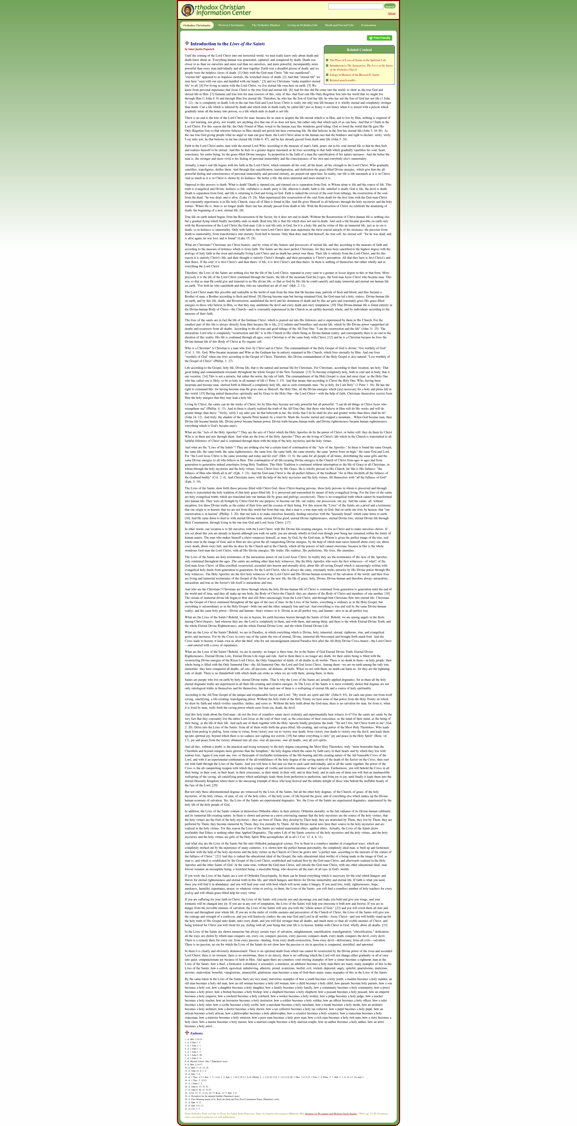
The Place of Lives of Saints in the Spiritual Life (358, 60)
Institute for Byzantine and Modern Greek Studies (331, 1113)
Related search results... (343, 80)
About (392, 13)
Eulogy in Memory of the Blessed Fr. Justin (354, 75)
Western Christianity (231, 25)
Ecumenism (368, 25)
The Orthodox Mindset (266, 25)
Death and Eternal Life (339, 25)
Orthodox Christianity (197, 25)
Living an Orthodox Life (303, 25)
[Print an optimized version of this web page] (379, 39)
